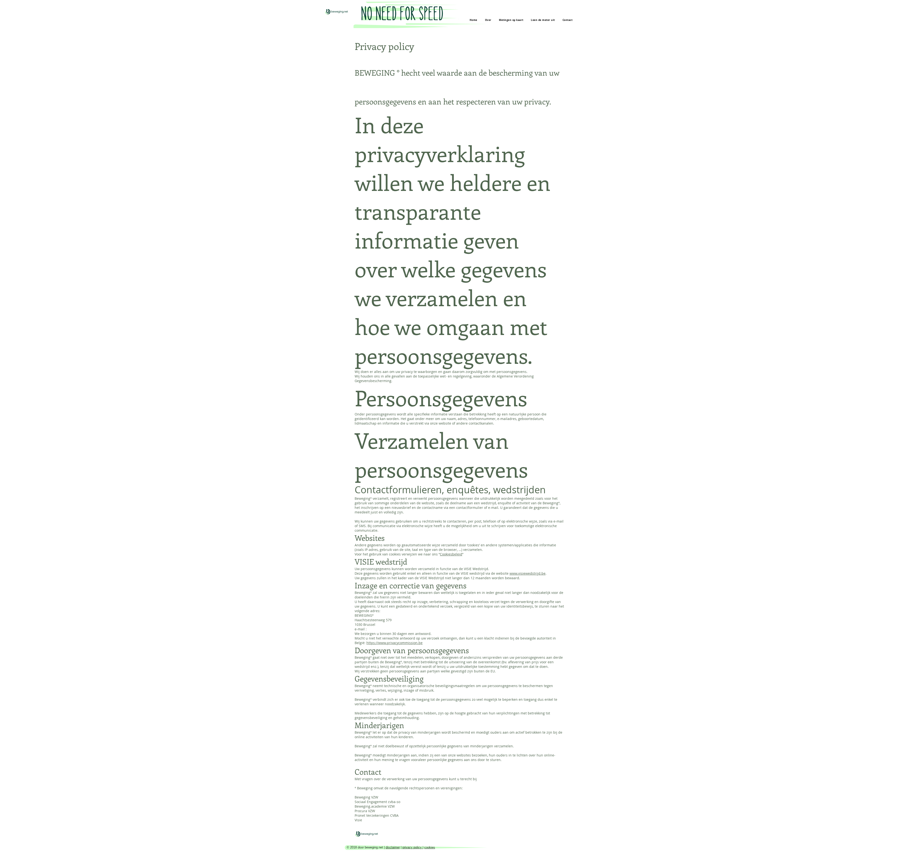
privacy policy (412, 847)
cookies (429, 847)
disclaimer (393, 847)
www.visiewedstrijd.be (528, 573)
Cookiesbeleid (451, 554)
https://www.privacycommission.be (394, 642)
